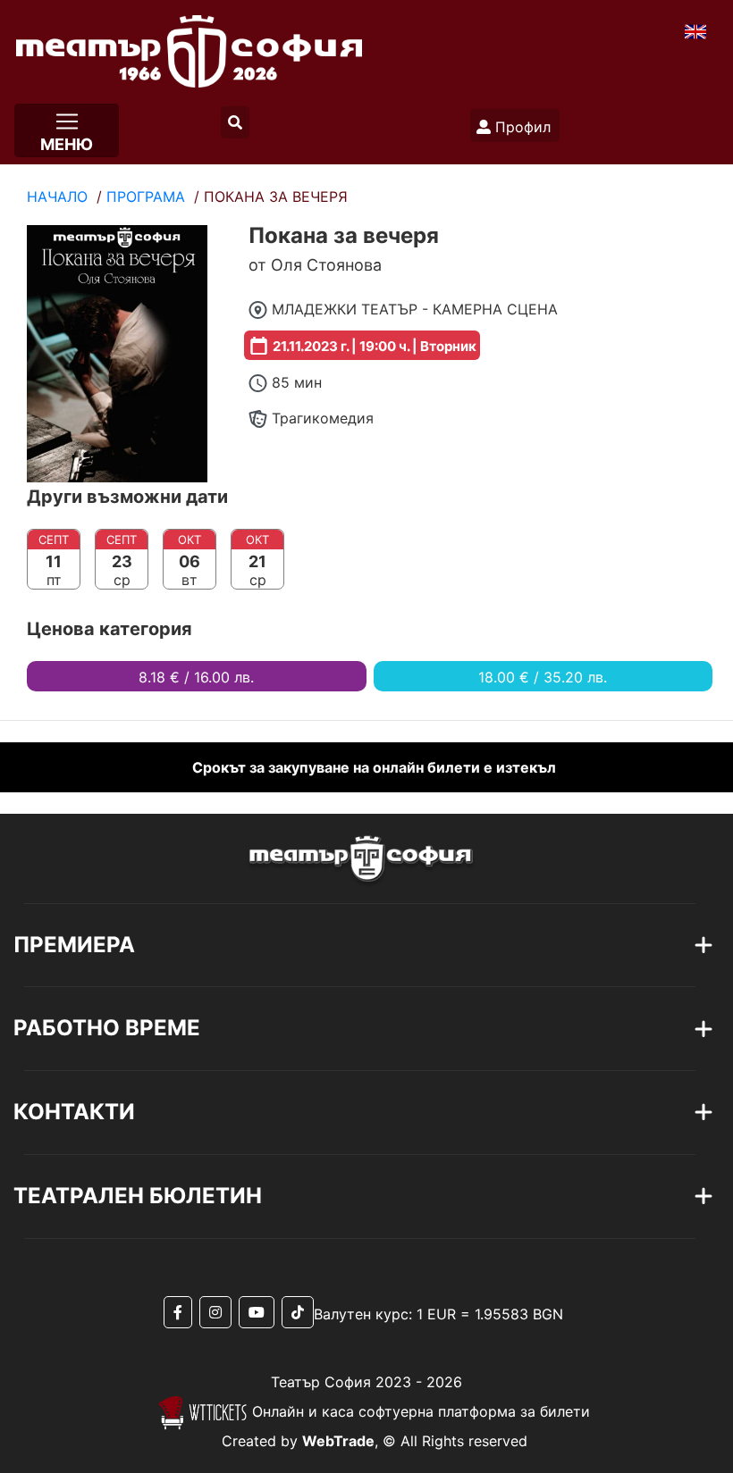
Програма (145, 196)
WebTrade (338, 1441)
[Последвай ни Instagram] (219, 1312)
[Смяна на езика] (695, 30)
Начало (57, 196)
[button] (235, 122)
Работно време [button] (106, 1028)
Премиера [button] (74, 945)
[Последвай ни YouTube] (260, 1312)
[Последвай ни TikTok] (298, 1312)
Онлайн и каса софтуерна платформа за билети (419, 1411)
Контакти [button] (74, 1112)
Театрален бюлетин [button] (137, 1196)
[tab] (303, 945)
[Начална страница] (181, 46)
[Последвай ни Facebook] (181, 1312)
